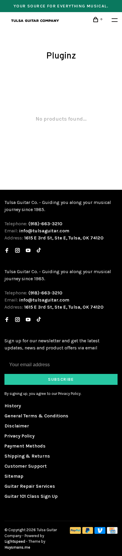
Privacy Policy (19, 436)
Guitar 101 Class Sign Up (31, 496)
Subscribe (61, 379)
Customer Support (25, 466)
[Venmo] (99, 532)
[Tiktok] (38, 251)
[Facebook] (6, 251)
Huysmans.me (17, 547)
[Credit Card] (112, 532)
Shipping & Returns (27, 456)
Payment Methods (25, 446)
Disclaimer (16, 426)
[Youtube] (28, 251)
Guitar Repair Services (29, 486)
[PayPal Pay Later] (87, 532)
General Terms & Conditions (36, 416)
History (12, 406)
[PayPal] (75, 532)
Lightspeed (14, 541)
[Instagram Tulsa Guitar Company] (17, 251)
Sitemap (13, 476)
